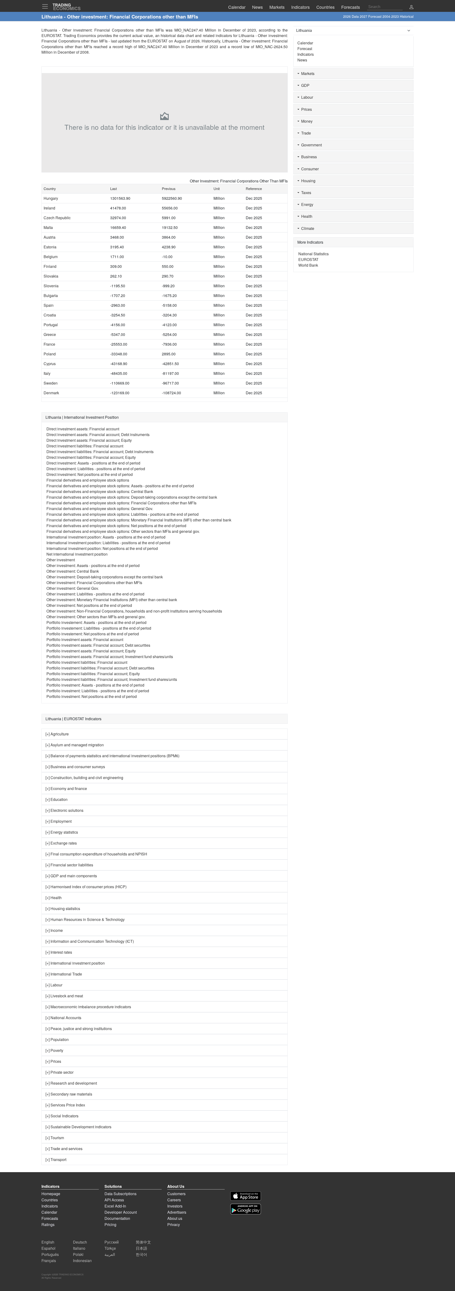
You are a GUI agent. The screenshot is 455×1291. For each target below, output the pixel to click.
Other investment (60, 559)
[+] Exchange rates (61, 843)
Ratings (48, 1224)
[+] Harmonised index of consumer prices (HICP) (86, 886)
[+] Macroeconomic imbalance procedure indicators (88, 1006)
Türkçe (110, 1248)
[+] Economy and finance (66, 788)
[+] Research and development (71, 1083)
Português (50, 1254)
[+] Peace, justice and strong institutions (79, 1028)
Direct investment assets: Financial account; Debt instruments (98, 434)
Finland (50, 266)
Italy (47, 373)
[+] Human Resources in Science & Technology (85, 919)
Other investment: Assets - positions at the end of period (93, 565)
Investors (174, 1206)
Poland (50, 354)
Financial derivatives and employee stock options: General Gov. (99, 508)
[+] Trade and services (64, 1148)
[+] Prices (53, 1061)
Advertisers (176, 1212)
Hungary (51, 198)
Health (305, 216)
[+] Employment (59, 821)
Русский (112, 1242)
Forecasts (49, 1218)
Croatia (50, 315)
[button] (411, 7)
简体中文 (143, 1242)
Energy (306, 204)
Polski (78, 1254)
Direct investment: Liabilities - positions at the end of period (95, 468)
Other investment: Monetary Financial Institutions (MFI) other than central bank (111, 599)
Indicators (305, 54)
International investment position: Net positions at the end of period (102, 548)
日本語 (141, 1248)
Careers (174, 1200)
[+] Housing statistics (63, 908)
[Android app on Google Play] (245, 1209)
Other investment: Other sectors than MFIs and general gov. (96, 616)
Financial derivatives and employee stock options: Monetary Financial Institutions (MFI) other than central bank (138, 520)
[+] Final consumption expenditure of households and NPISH (96, 854)
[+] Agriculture (57, 734)
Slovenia (51, 285)
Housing (307, 180)
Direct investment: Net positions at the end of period (89, 474)
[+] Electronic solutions (64, 810)
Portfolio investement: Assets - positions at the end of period (96, 622)
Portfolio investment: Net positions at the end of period (91, 696)
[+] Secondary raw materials (69, 1094)
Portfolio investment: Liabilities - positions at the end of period (97, 690)
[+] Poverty (54, 1050)
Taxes (305, 192)
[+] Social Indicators (62, 1116)
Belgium (51, 256)
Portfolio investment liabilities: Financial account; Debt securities (100, 668)
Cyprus (50, 363)
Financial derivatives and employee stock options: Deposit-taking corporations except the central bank (131, 497)
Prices (305, 109)
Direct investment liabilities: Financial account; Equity (91, 457)
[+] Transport (56, 1159)
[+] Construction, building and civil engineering (84, 777)
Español (48, 1248)
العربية (110, 1254)
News (302, 60)
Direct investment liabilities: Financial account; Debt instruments (100, 451)
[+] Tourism (55, 1137)
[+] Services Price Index (65, 1105)
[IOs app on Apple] (245, 1196)
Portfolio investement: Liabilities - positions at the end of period (98, 628)
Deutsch (80, 1242)
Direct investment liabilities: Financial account (84, 446)
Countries (49, 1200)
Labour (306, 97)
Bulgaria (51, 295)
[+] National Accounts (63, 1017)
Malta (48, 227)
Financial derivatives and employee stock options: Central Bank (99, 491)
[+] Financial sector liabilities (69, 865)
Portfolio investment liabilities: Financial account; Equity (93, 673)
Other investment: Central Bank (72, 571)
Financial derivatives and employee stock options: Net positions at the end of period (116, 525)
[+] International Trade (64, 974)
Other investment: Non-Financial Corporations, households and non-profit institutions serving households (134, 611)
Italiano (79, 1248)
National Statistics (313, 253)
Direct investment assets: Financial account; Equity (89, 440)
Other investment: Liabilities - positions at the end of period (95, 594)
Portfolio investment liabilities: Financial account (86, 662)
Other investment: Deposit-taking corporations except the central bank (104, 577)
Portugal (51, 324)
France (49, 344)
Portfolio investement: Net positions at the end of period (92, 633)
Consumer (309, 169)
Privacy (173, 1224)
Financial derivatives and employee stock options (87, 480)
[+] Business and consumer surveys (75, 766)
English (47, 1242)
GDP (304, 85)
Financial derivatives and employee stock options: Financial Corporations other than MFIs (121, 503)
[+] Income (54, 930)
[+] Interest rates (59, 952)
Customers (176, 1193)
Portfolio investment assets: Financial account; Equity (91, 651)
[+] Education (57, 799)
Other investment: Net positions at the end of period (89, 605)
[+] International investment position (75, 963)
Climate (306, 228)
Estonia (50, 247)
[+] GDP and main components (71, 875)
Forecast (304, 48)
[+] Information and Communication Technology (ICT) (90, 941)
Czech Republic (57, 217)
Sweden (51, 383)
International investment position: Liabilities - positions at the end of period (108, 542)
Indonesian (82, 1260)
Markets (306, 73)
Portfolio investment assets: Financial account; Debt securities (98, 645)
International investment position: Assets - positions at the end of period (105, 537)
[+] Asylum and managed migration (75, 745)
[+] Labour (54, 985)
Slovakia (51, 276)
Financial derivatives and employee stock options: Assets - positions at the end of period (120, 485)
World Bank (308, 265)
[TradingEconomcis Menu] (46, 6)
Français (48, 1260)
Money (306, 121)
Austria (49, 237)
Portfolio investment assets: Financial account (84, 639)
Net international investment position (77, 554)
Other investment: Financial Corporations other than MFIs (94, 582)
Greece (50, 334)
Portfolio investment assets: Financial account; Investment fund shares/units (109, 656)
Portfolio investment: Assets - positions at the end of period (95, 685)
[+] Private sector (59, 1072)
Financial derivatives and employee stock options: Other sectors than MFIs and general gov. (123, 531)
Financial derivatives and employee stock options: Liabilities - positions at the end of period (122, 514)
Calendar (305, 43)
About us (174, 1218)
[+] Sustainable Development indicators (78, 1126)
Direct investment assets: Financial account (82, 429)
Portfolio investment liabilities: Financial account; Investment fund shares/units (111, 679)
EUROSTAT (157, 41)
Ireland (49, 208)
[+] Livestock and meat (64, 995)
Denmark (51, 392)
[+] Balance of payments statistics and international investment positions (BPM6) (112, 755)
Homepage (50, 1193)
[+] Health (54, 897)
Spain (49, 305)
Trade (305, 133)
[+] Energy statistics (62, 832)
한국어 (141, 1254)
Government (310, 145)
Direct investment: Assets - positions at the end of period (93, 463)
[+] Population (57, 1039)
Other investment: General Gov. (72, 588)
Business (308, 156)
